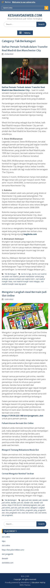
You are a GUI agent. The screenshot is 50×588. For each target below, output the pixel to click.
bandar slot (28, 502)
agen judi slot (26, 500)
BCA (22, 576)
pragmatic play (31, 510)
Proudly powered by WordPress (17, 582)
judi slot (14, 508)
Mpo (3, 541)
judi (43, 505)
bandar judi (37, 500)
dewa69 (5, 558)
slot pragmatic (7, 515)
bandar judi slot (17, 502)
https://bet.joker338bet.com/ (13, 550)
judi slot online (23, 508)
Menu (27, 33)
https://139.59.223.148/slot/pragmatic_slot (24, 505)
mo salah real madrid (10, 276)
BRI (27, 576)
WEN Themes (25, 585)
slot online (42, 513)
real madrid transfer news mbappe (26, 281)
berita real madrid (39, 274)
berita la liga (26, 274)
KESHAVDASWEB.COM (25, 15)
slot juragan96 (7, 554)
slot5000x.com (7, 563)
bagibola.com (30, 234)
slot (36, 513)
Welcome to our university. (23, 2)
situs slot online (28, 513)
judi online (6, 508)
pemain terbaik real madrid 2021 (22, 279)
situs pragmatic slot (13, 513)
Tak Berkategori (11, 274)
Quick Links (7, 8)
